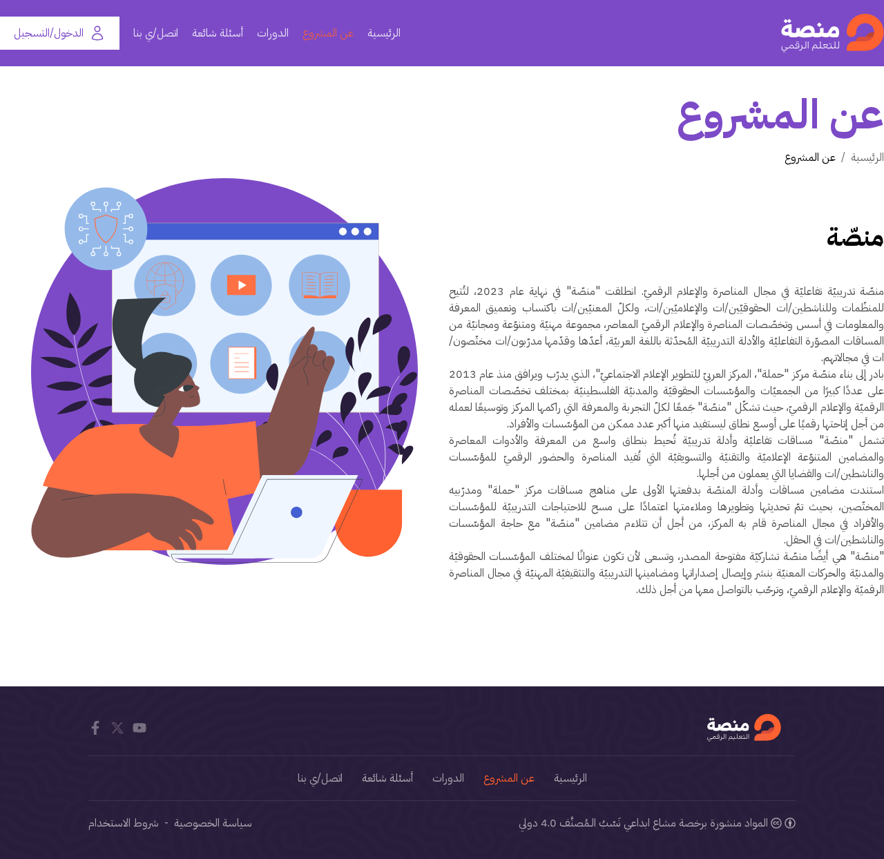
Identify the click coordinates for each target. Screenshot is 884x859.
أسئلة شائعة (217, 33)
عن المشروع (328, 33)
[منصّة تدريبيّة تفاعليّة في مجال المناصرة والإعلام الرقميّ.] (832, 33)
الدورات (273, 33)
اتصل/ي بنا (155, 33)
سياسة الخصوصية (213, 823)
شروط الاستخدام (123, 823)
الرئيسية (384, 33)
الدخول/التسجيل (49, 33)
